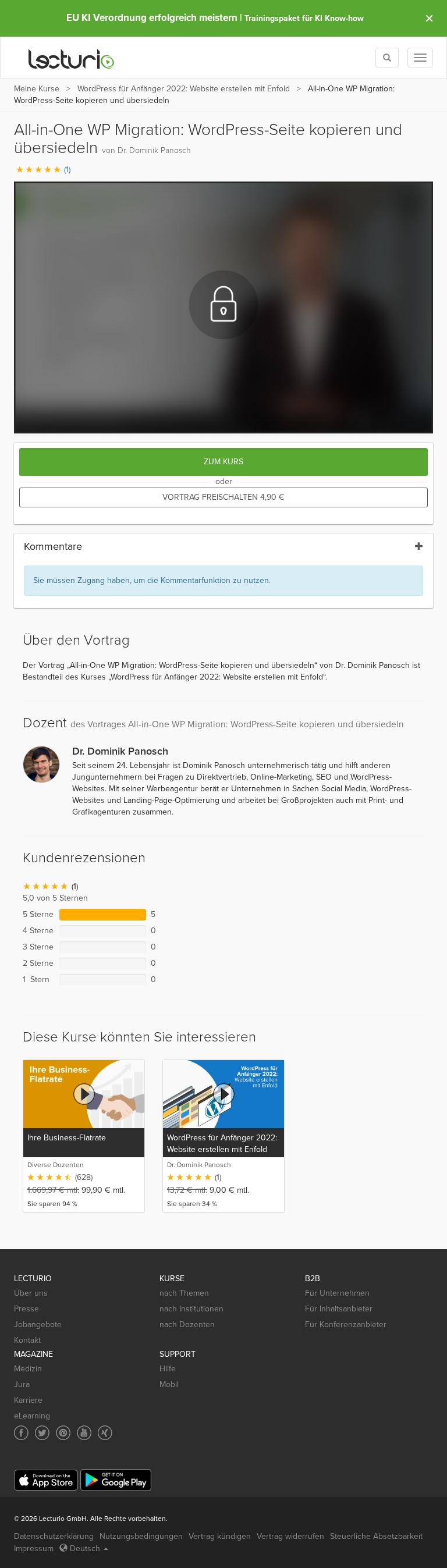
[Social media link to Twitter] (42, 1432)
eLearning (32, 1416)
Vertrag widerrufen (290, 1536)
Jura (22, 1384)
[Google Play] (115, 1480)
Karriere (28, 1400)
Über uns (31, 1293)
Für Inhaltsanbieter (338, 1309)
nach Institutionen (191, 1309)
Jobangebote (38, 1324)
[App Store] (46, 1480)
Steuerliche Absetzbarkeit (376, 1536)
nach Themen (184, 1293)
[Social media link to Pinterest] (63, 1432)
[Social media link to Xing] (105, 1432)
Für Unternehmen (337, 1293)
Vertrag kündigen (220, 1536)
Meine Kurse (36, 89)
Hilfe (167, 1369)
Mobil (169, 1384)
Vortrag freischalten (223, 497)
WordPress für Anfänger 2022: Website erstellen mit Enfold (183, 89)
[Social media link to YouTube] (84, 1432)
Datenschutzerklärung (54, 1536)
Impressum (34, 1548)
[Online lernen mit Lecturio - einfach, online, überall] (72, 58)
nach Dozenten (187, 1324)
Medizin (28, 1369)
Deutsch (85, 1548)
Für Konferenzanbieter (345, 1324)
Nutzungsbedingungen (141, 1536)
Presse (26, 1309)
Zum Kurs (223, 462)
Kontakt (27, 1340)
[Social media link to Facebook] (21, 1432)
